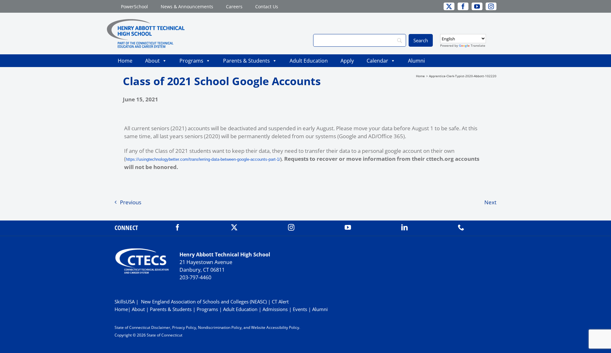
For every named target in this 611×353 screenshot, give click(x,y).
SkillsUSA (125, 301)
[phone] (461, 227)
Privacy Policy (184, 327)
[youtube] (348, 227)
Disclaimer (160, 327)
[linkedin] (404, 227)
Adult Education (309, 60)
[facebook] (177, 227)
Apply (347, 60)
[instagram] (291, 227)
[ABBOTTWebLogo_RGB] (146, 21)
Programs (191, 60)
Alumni (416, 60)
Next (490, 202)
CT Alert (280, 301)
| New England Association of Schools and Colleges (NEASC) (201, 301)
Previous (130, 202)
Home (125, 60)
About (152, 60)
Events (300, 309)
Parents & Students (246, 60)
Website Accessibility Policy (275, 327)
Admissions (275, 309)
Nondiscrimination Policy (220, 327)
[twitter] (234, 227)
